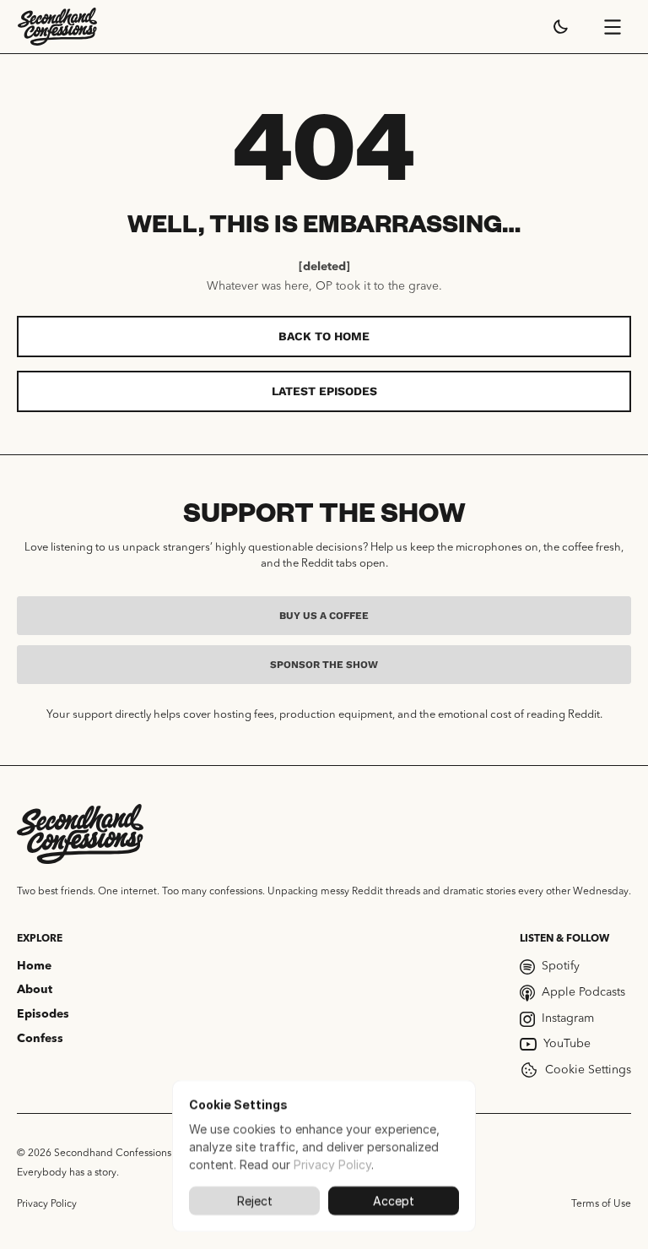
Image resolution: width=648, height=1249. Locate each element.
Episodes (43, 1014)
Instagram (568, 1018)
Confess (40, 1039)
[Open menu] (612, 27)
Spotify (561, 966)
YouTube (567, 1044)
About (34, 990)
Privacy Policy (47, 1204)
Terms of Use (601, 1204)
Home (34, 966)
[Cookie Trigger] (529, 1070)
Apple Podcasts (583, 992)
